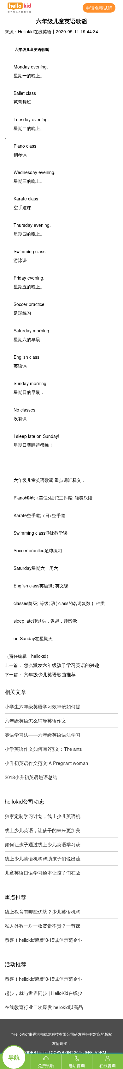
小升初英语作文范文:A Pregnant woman (46, 763)
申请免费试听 (99, 8)
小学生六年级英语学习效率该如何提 (42, 706)
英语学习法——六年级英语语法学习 (42, 734)
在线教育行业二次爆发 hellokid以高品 (44, 1007)
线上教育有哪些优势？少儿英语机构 (42, 911)
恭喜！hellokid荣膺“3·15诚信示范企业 (44, 939)
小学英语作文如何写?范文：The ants (43, 748)
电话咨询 (76, 1065)
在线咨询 (107, 1065)
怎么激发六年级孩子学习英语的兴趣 (61, 665)
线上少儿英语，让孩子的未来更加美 (42, 830)
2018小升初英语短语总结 (31, 777)
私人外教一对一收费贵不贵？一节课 (42, 925)
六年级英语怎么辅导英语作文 (35, 720)
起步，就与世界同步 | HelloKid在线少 (43, 993)
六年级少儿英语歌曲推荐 (50, 674)
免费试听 (46, 1065)
